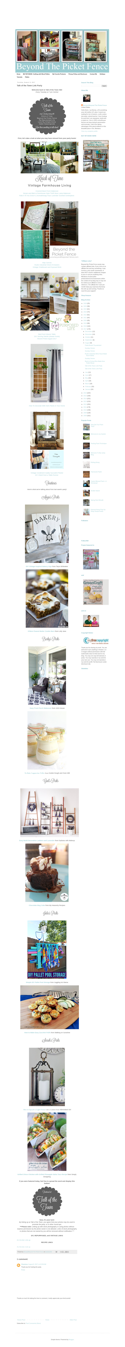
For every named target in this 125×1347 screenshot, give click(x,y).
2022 (85, 315)
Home (18, 74)
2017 (85, 329)
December (88, 331)
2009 (85, 413)
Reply (23, 1270)
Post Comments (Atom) (33, 1323)
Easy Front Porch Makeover (41, 708)
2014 (85, 398)
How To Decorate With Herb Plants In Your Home (47, 406)
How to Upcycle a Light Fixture (34, 1110)
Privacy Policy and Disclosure (78, 74)
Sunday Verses (90, 348)
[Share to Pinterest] (68, 1252)
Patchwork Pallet (96, 472)
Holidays (102, 74)
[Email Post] (56, 1251)
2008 (85, 415)
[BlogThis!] (63, 1252)
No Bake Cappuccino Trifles (34, 773)
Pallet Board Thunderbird (93, 345)
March (87, 383)
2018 (85, 326)
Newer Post (21, 1320)
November (88, 334)
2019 (85, 323)
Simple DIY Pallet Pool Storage (38, 982)
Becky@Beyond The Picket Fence (95, 105)
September (89, 340)
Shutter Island (95, 491)
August (87, 343)
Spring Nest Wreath (97, 500)
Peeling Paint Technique (99, 443)
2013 (85, 401)
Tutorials (19, 77)
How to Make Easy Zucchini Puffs (37, 1033)
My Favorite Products (59, 74)
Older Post (73, 1320)
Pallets (27, 77)
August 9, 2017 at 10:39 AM (37, 1264)
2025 (85, 306)
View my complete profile (89, 131)
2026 (85, 303)
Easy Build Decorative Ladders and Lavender (37, 840)
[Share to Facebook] (66, 1252)
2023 (85, 312)
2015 (85, 396)
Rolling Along (95, 462)
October (88, 337)
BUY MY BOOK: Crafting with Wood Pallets (36, 74)
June (87, 375)
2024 (85, 309)
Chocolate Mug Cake (37, 905)
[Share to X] (64, 1252)
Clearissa (24, 1264)
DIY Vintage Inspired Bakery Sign (39, 566)
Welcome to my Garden (98, 434)
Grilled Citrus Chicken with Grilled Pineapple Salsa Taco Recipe (42, 1174)
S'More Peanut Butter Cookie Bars (41, 631)
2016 (85, 393)
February (88, 386)
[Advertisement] (62, 13)
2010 (85, 410)
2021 (85, 317)
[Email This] (61, 1252)
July (86, 372)
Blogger (71, 1339)
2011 (85, 407)
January (88, 389)
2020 (85, 320)
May (86, 378)
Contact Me (93, 74)
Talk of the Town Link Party (93, 366)
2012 (85, 404)
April (87, 381)
